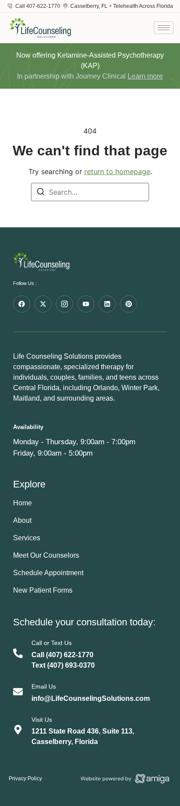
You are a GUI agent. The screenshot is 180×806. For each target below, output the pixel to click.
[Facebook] (21, 303)
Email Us (43, 686)
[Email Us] (18, 691)
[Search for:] (90, 192)
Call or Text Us (51, 642)
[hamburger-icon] (163, 27)
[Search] (40, 193)
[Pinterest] (128, 303)
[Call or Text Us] (18, 653)
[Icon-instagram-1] (64, 303)
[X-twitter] (43, 303)
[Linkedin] (107, 303)
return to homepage (117, 171)
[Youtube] (85, 303)
